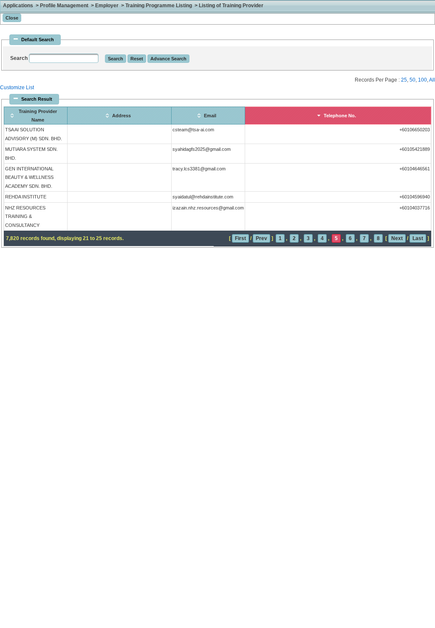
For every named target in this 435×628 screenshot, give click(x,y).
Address (121, 115)
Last (417, 238)
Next (397, 238)
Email (210, 115)
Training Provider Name (38, 115)
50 (412, 80)
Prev (261, 238)
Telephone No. (340, 115)
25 (404, 80)
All (432, 80)
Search (19, 58)
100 (422, 80)
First (240, 238)
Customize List (17, 88)
